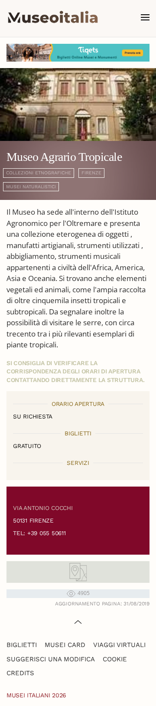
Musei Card (65, 645)
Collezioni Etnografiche (38, 173)
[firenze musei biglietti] (78, 53)
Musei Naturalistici (31, 187)
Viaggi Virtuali (119, 645)
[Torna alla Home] (52, 17)
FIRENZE (91, 173)
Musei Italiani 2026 (36, 695)
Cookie (115, 659)
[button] (145, 17)
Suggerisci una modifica (50, 659)
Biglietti (21, 645)
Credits (20, 673)
